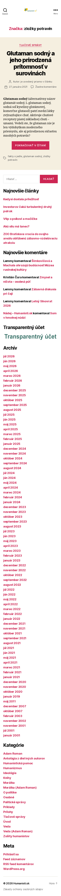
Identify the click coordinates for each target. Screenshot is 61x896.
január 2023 (11, 560)
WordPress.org (14, 869)
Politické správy (14, 802)
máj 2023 (10, 541)
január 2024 (11, 502)
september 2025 (15, 405)
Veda (7, 826)
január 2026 (11, 385)
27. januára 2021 (18, 86)
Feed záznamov (14, 859)
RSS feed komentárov (18, 864)
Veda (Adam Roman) (17, 831)
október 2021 (12, 633)
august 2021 (12, 643)
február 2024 (12, 497)
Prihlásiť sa (11, 854)
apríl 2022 (10, 604)
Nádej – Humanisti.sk (17, 313)
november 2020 (14, 686)
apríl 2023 (10, 546)
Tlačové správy (30, 45)
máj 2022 (9, 599)
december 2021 (14, 623)
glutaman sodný (32, 156)
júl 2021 (8, 648)
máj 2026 (10, 366)
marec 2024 (11, 492)
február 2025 (12, 439)
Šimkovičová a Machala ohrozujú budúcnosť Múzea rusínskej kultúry (28, 265)
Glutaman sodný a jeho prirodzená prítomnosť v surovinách (30, 63)
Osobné (8, 797)
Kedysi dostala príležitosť (21, 199)
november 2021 (14, 628)
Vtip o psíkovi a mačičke (20, 218)
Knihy (7, 778)
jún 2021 (9, 652)
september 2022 (15, 580)
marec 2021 (11, 667)
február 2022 (12, 614)
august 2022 (12, 584)
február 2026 (12, 380)
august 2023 (12, 526)
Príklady (9, 807)
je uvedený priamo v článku (36, 81)
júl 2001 (8, 730)
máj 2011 (9, 701)
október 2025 (12, 400)
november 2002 (14, 721)
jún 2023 (9, 536)
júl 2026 (9, 356)
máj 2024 (10, 482)
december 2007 (14, 706)
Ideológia (9, 773)
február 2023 (12, 555)
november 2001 (14, 725)
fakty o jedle (15, 156)
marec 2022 (11, 609)
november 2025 (14, 395)
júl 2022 (8, 589)
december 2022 (14, 565)
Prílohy (8, 812)
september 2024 (15, 463)
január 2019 (11, 696)
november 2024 (14, 453)
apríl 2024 (10, 487)
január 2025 (11, 443)
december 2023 (14, 507)
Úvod (7, 821)
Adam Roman (12, 753)
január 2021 (11, 677)
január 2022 (11, 618)
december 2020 (14, 682)
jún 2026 (9, 361)
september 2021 (14, 638)
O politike (9, 792)
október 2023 (12, 516)
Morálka (9, 782)
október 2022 (12, 575)
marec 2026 (11, 375)
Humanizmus (12, 768)
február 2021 (12, 672)
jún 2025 (9, 419)
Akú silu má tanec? (16, 226)
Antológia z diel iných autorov (24, 758)
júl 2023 (9, 531)
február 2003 (12, 716)
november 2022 (14, 570)
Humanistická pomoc (18, 763)
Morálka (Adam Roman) (20, 787)
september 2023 (15, 521)
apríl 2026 (10, 371)
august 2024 (12, 468)
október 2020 (12, 691)
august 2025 (12, 409)
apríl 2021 (10, 662)
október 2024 (12, 458)
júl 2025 (9, 414)
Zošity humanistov (16, 836)
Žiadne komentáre (45, 86)
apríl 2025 (10, 429)
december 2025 (14, 390)
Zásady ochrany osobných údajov (23, 889)
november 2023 (14, 512)
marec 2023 (11, 550)
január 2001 (11, 735)
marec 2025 (11, 434)
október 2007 (12, 711)
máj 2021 (9, 657)
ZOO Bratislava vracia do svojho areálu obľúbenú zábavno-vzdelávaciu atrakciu (30, 238)
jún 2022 (9, 594)
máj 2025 (10, 424)
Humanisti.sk (21, 883)
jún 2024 (9, 478)
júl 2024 (9, 473)
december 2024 (14, 448)
